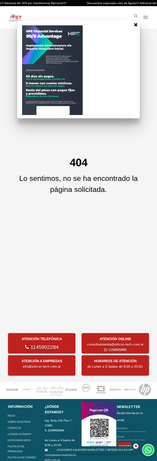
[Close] (136, 24)
